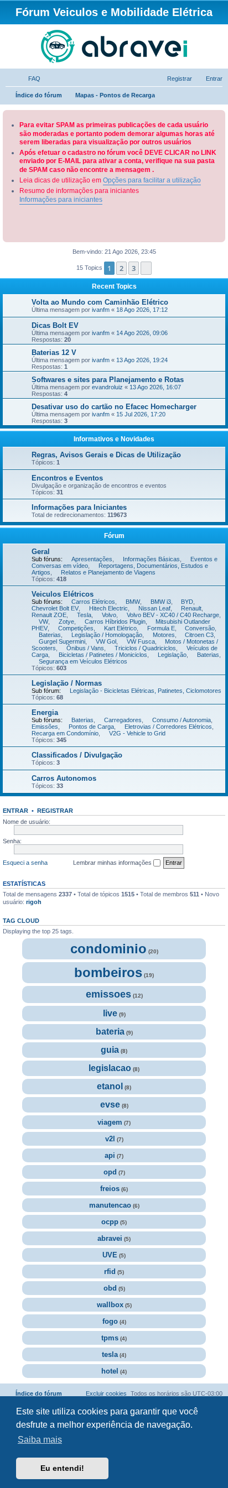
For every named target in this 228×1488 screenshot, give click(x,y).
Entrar (15, 810)
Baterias (50, 634)
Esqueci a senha (25, 862)
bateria (110, 1031)
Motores (164, 634)
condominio (108, 948)
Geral (41, 551)
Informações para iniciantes (60, 199)
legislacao (110, 1068)
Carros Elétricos (93, 601)
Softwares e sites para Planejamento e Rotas (108, 379)
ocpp (109, 1222)
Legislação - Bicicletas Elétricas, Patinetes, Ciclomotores (145, 690)
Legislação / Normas (67, 683)
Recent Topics (114, 286)
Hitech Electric (108, 608)
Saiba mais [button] (40, 1439)
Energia (45, 712)
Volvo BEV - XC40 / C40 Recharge (173, 615)
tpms (109, 1338)
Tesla (84, 615)
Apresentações (91, 559)
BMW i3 (161, 601)
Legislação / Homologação (106, 634)
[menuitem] (29, 78)
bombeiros (108, 972)
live (110, 1013)
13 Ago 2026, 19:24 (142, 360)
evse (110, 1104)
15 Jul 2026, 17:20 (140, 414)
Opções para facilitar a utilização (152, 180)
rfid (110, 1271)
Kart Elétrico (120, 628)
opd (110, 1172)
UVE (109, 1255)
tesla (110, 1354)
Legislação (172, 654)
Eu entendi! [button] (62, 1468)
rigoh (34, 902)
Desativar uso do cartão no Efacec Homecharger (115, 407)
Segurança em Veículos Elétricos (83, 661)
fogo (110, 1321)
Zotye (66, 621)
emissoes (108, 994)
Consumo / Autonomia (181, 720)
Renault (191, 608)
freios (110, 1188)
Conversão (200, 628)
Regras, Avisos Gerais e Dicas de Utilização (106, 455)
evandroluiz (107, 387)
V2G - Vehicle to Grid (137, 733)
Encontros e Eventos (67, 478)
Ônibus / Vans (85, 648)
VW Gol (106, 641)
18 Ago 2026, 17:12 (142, 309)
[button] (146, 268)
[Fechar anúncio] (218, 116)
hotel (109, 1371)
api (110, 1155)
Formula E (161, 628)
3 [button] (134, 268)
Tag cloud (21, 920)
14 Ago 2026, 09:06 (142, 333)
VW (43, 621)
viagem (109, 1122)
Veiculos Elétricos (63, 594)
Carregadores (123, 720)
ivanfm (101, 309)
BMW (133, 601)
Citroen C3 (199, 634)
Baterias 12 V (55, 352)
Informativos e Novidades (114, 439)
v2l (110, 1139)
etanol (110, 1086)
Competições (76, 628)
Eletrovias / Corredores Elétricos (168, 726)
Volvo (109, 615)
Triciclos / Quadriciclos (145, 648)
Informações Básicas (151, 559)
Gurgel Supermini (62, 641)
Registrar (55, 810)
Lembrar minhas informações (113, 862)
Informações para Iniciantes (79, 507)
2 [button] (121, 268)
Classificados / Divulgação (77, 755)
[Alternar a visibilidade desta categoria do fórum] (222, 438)
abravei (109, 1238)
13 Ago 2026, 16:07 (155, 387)
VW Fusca (141, 641)
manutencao (110, 1205)
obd (110, 1288)
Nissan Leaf (154, 608)
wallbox (110, 1305)
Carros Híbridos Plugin (115, 621)
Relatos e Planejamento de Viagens (108, 572)
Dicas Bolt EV (56, 325)
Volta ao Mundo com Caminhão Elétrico (100, 302)
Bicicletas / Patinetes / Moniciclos (103, 654)
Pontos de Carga (91, 726)
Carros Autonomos (64, 778)
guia (110, 1049)
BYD (187, 601)
